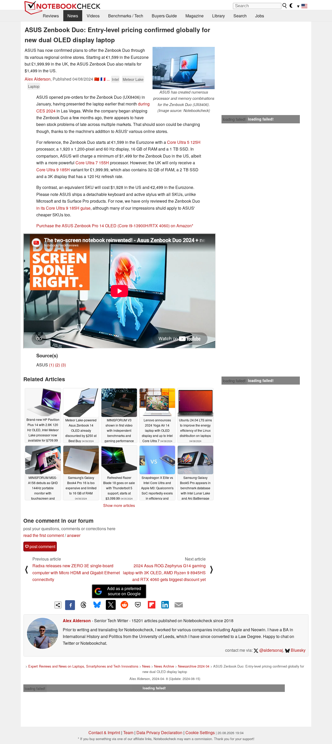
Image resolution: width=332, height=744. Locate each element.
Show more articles (119, 505)
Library (218, 16)
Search (240, 16)
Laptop (33, 86)
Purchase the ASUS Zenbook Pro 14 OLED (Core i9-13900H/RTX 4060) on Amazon (114, 226)
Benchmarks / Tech (125, 16)
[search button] (284, 5)
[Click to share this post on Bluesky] (97, 605)
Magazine (194, 16)
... (108, 79)
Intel (115, 79)
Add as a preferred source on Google (124, 591)
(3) (63, 365)
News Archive (164, 666)
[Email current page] (179, 605)
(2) (57, 365)
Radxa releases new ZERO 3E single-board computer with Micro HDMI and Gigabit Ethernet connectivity (76, 572)
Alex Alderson (38, 79)
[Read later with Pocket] (138, 605)
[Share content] (57, 604)
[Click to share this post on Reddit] (124, 605)
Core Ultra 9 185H (53, 170)
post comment (42, 546)
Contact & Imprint (104, 732)
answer (73, 535)
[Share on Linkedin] (165, 605)
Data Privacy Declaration (159, 732)
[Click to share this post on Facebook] (70, 605)
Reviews (51, 16)
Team (128, 732)
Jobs (259, 16)
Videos (93, 16)
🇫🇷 (103, 79)
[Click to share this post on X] (111, 605)
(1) (51, 365)
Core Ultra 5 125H (183, 142)
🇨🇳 (96, 79)
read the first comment (43, 535)
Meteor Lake (133, 79)
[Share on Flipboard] (151, 605)
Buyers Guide (164, 16)
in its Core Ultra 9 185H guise (63, 208)
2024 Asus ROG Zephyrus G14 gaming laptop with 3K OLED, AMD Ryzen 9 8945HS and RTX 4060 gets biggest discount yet (164, 572)
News (72, 16)
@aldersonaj (270, 650)
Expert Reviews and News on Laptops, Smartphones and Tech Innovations (83, 666)
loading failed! (234, 119)
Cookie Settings (200, 732)
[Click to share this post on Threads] (83, 605)
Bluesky (298, 650)
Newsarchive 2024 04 (193, 666)
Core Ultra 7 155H (92, 163)
